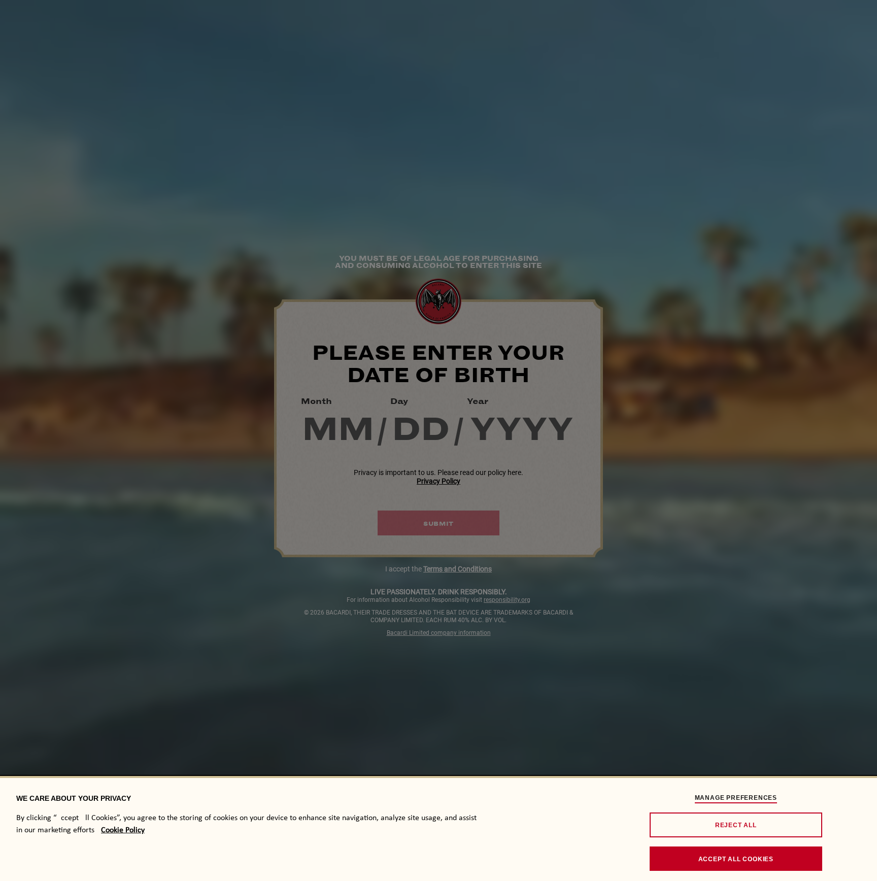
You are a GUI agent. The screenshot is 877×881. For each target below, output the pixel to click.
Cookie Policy (123, 830)
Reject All (736, 825)
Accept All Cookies (735, 859)
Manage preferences (736, 797)
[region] (438, 828)
